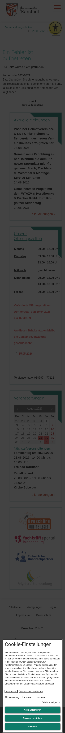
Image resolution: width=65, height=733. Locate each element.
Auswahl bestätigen (32, 718)
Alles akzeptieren (32, 710)
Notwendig (14, 697)
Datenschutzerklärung (31, 691)
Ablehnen (32, 726)
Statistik (41, 697)
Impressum (11, 691)
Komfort (28, 697)
